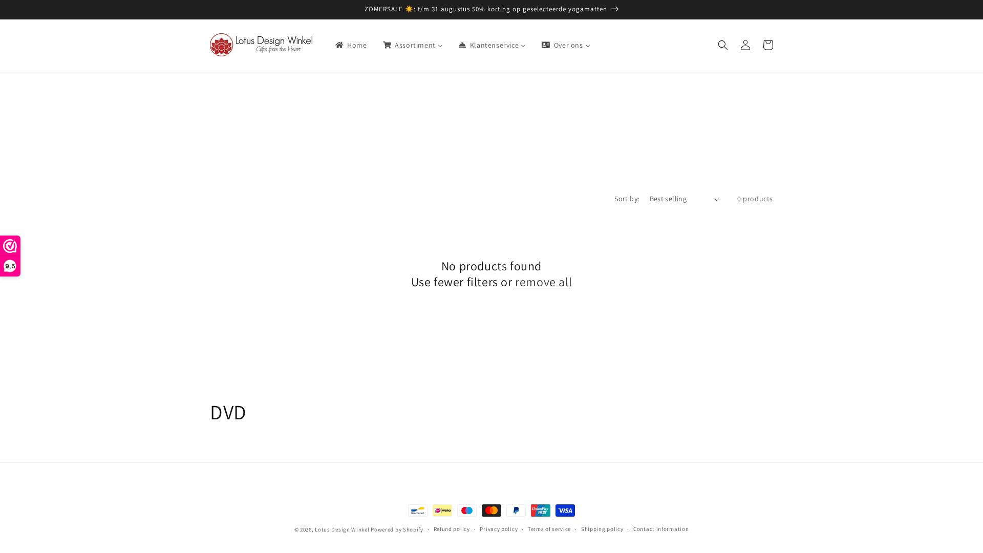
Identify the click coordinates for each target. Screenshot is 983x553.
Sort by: (626, 198)
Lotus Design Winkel (342, 529)
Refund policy (452, 529)
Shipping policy (602, 529)
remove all (543, 282)
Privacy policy (499, 529)
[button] (723, 45)
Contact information (661, 529)
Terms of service (549, 529)
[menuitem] (350, 45)
